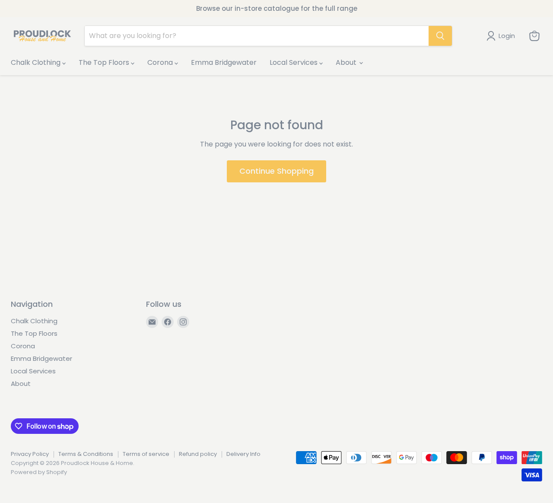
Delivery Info (243, 454)
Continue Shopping (276, 171)
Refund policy (198, 454)
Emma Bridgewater (224, 62)
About (347, 62)
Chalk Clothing (36, 62)
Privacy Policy (30, 454)
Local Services (294, 62)
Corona (161, 62)
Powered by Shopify (39, 472)
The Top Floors (105, 62)
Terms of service (146, 454)
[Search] (440, 36)
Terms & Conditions (85, 454)
